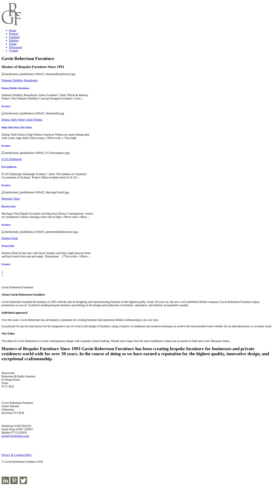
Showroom (15, 47)
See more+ (6, 106)
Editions (14, 40)
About (12, 43)
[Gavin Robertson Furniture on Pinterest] (14, 483)
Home (12, 30)
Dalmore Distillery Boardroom (19, 80)
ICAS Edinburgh (11, 159)
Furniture (14, 37)
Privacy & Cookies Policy (16, 455)
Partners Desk (9, 238)
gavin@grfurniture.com (15, 436)
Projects (13, 33)
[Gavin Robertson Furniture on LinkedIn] (5, 483)
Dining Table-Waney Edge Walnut (21, 119)
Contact (13, 50)
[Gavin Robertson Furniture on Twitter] (23, 483)
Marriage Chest (10, 198)
